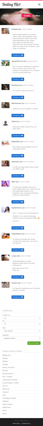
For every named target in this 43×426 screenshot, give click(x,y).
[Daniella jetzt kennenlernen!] (6, 31)
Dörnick (5, 386)
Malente (5, 361)
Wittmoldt (5, 389)
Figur (4, 328)
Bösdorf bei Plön (7, 373)
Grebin (29, 29)
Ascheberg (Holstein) (9, 398)
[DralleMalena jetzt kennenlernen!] (6, 236)
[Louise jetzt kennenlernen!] (6, 258)
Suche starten (34, 343)
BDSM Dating (16, 423)
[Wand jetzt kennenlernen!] (6, 123)
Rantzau (5, 358)
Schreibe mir (17, 55)
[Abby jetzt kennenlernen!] (6, 184)
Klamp (4, 413)
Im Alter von (6, 315)
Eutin (4, 395)
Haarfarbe (5, 335)
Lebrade (5, 364)
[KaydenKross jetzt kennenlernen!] (6, 210)
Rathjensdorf (6, 355)
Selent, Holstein (7, 404)
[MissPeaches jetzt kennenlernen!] (6, 105)
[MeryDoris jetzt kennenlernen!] (6, 87)
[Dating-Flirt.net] (11, 4)
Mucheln (5, 370)
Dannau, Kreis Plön (8, 367)
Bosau (4, 410)
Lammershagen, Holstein (10, 383)
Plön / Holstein (7, 376)
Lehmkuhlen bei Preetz (9, 380)
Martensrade (6, 407)
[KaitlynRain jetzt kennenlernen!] (6, 143)
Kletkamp (5, 401)
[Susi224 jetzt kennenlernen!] (6, 285)
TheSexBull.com (25, 423)
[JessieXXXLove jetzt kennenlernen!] (6, 63)
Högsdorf (5, 392)
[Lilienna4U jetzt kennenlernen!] (6, 163)
